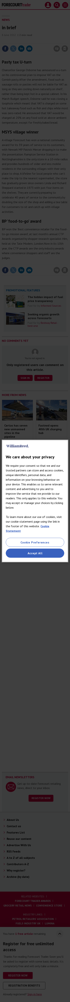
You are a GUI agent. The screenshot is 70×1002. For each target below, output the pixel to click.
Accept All (35, 553)
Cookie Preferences (35, 542)
